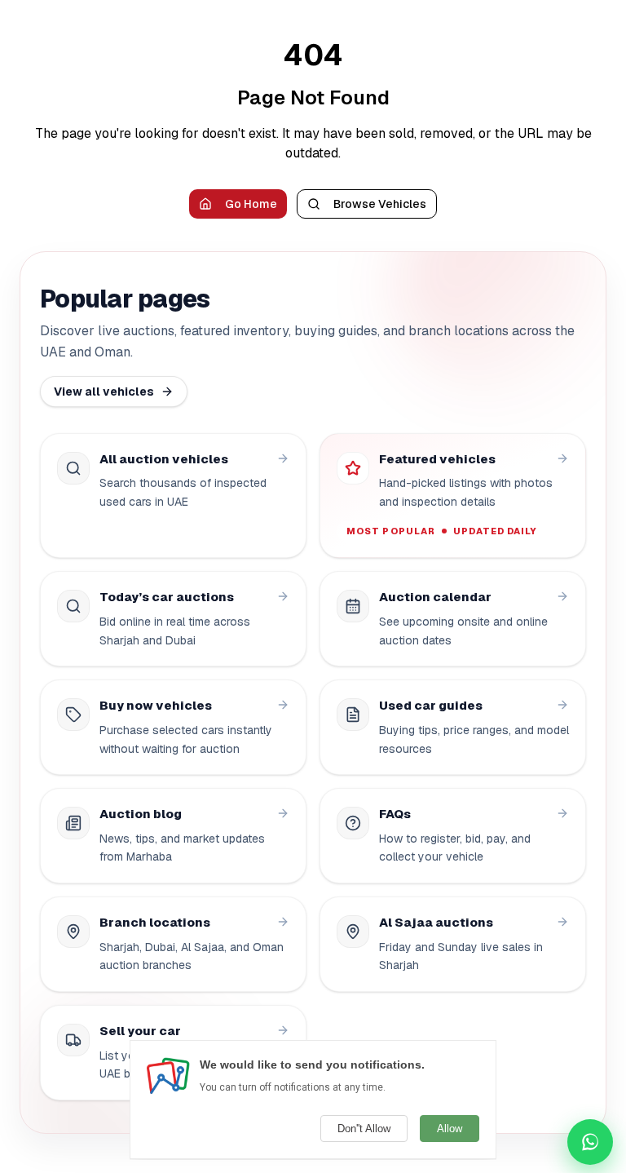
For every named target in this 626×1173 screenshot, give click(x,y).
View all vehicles (104, 391)
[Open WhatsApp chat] (590, 1142)
